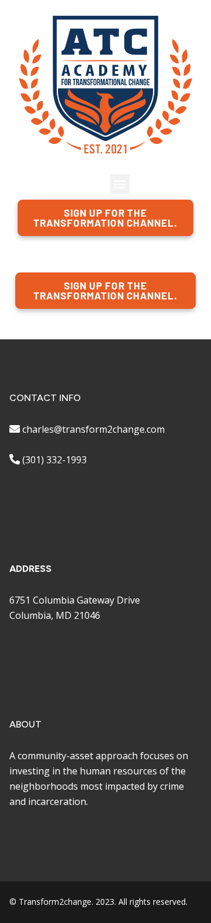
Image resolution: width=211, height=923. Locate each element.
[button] (120, 184)
